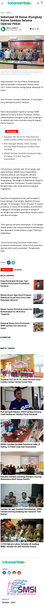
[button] (42, 1)
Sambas (8, 13)
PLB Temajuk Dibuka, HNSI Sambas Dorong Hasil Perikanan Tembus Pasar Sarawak (22, 146)
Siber (13, 602)
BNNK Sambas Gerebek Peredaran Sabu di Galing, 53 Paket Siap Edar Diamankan (22, 156)
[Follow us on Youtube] (19, 573)
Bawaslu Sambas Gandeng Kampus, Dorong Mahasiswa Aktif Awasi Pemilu (21, 477)
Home (2, 13)
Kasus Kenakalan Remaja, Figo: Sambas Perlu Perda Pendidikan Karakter (15, 283)
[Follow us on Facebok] (4, 573)
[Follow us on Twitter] (9, 573)
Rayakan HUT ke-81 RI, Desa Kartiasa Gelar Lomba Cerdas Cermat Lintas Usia (21, 380)
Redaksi (5, 602)
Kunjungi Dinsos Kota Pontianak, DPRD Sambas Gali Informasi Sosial (15, 325)
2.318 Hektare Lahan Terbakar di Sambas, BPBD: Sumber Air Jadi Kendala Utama (20, 545)
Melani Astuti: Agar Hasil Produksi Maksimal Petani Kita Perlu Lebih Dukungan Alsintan (16, 297)
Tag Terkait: (7, 270)
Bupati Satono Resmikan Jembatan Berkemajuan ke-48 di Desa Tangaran (16, 311)
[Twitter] (13, 263)
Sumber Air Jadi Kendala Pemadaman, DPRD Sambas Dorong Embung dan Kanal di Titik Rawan (21, 511)
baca (33, 29)
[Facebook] (9, 263)
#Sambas (18, 270)
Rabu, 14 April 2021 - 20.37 (14, 30)
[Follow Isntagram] (14, 573)
